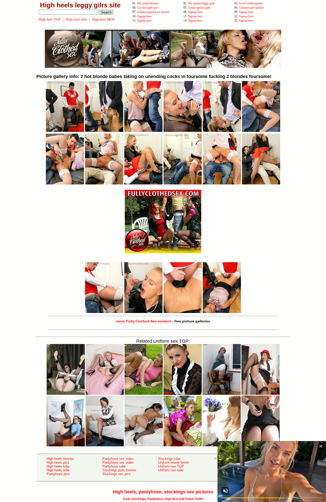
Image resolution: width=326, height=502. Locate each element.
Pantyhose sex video (117, 459)
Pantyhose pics (58, 474)
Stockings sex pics (116, 474)
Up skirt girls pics (148, 7)
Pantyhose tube (114, 466)
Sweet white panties (251, 3)
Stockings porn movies (119, 470)
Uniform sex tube (170, 470)
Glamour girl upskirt (251, 7)
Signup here (195, 12)
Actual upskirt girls (199, 7)
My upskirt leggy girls (201, 3)
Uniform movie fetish (173, 462)
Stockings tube (169, 459)
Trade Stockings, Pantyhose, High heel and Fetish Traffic (163, 499)
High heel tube (76, 19)
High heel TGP (50, 19)
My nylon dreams (147, 3)
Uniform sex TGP (171, 466)
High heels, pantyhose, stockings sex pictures (163, 491)
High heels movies (60, 459)
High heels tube (58, 466)
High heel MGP (103, 19)
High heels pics (58, 462)
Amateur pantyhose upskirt (153, 12)
